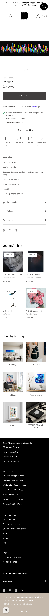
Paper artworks (35, 395)
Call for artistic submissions (14, 529)
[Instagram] (10, 590)
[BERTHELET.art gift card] (36, 412)
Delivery (10, 211)
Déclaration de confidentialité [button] (18, 604)
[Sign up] (45, 581)
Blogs (5, 533)
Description (7, 157)
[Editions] (13, 382)
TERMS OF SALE (10, 562)
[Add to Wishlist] (19, 254)
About (5, 538)
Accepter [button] (24, 611)
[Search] (11, 16)
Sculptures (35, 364)
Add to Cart (24, 96)
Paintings (13, 364)
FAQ (5, 543)
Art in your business (11, 524)
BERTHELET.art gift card (36, 426)
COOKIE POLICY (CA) (12, 557)
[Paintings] (13, 352)
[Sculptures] (36, 352)
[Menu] (4, 16)
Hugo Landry (8, 78)
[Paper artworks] (36, 382)
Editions (13, 395)
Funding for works (11, 519)
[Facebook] (4, 590)
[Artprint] (13, 412)
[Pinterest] (16, 590)
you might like (12, 245)
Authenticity (11, 202)
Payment (10, 220)
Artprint (13, 425)
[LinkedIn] (22, 590)
